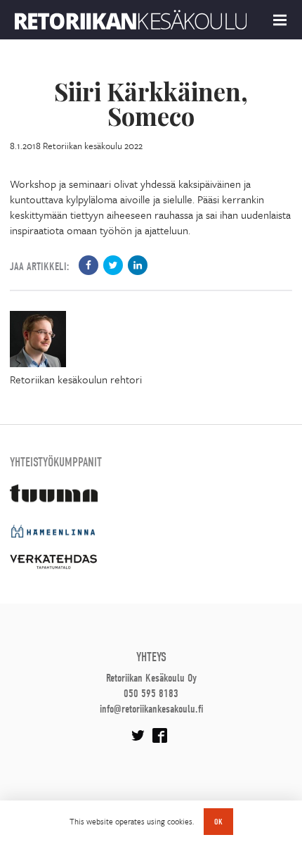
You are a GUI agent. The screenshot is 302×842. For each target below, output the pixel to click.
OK (218, 822)
